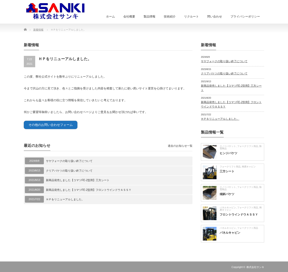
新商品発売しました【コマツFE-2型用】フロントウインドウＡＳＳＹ (88, 189)
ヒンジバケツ (228, 153)
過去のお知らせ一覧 (180, 145)
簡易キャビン (249, 166)
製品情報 (149, 16)
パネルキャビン (228, 207)
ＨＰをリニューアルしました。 (65, 199)
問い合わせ (214, 16)
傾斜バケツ (227, 194)
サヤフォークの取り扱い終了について (69, 161)
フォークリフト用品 (247, 146)
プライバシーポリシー (245, 16)
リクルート (191, 16)
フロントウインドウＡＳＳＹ (239, 214)
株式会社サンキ (255, 267)
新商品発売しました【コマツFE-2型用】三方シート (77, 180)
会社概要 (129, 16)
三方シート (227, 171)
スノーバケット (228, 146)
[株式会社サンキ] (55, 10)
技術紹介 (170, 16)
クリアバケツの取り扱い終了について (69, 170)
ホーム (110, 16)
